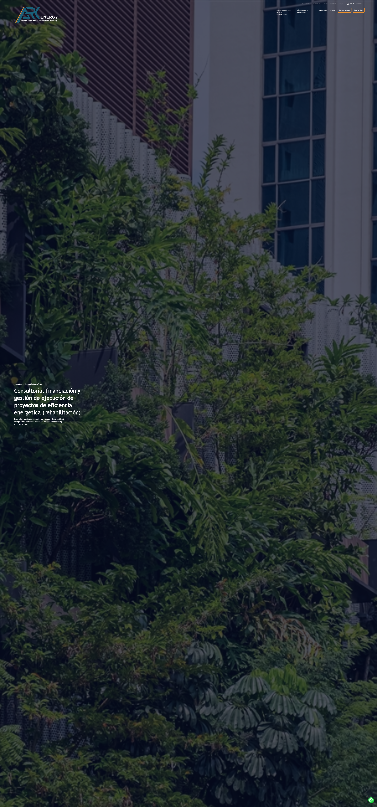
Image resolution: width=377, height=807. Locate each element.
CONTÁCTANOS (316, 4)
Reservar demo (358, 10)
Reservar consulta (344, 10)
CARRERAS (325, 4)
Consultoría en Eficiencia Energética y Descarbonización (283, 12)
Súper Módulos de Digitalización (302, 11)
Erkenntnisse (323, 10)
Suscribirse (359, 4)
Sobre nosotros (305, 4)
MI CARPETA (333, 4)
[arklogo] (36, 15)
